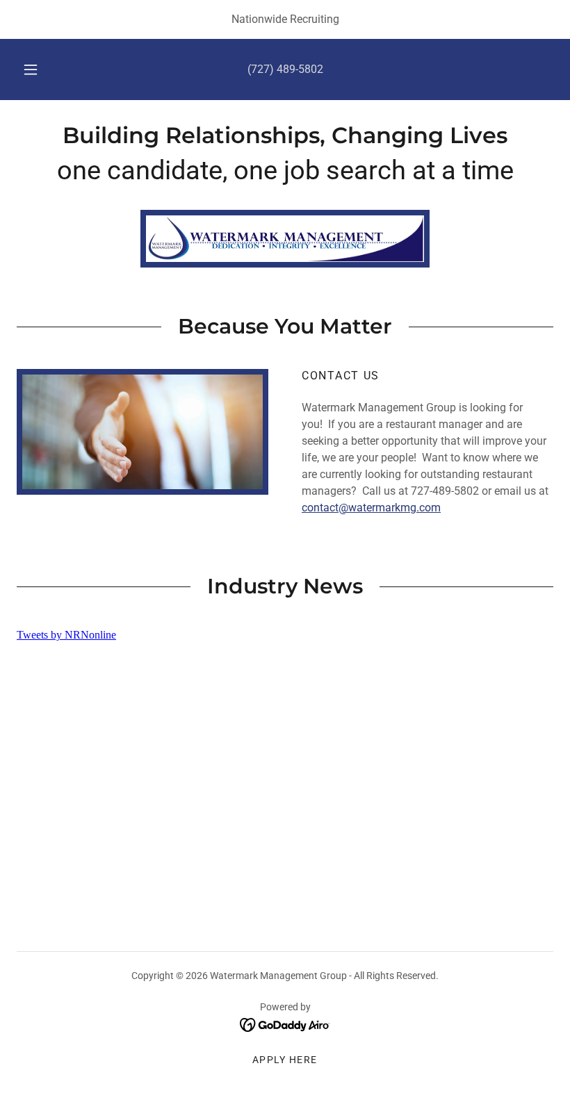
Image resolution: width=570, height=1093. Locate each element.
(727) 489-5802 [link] (285, 69)
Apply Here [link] (285, 1059)
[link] (285, 139)
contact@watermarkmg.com (371, 507)
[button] (40, 69)
